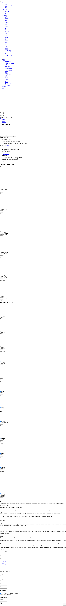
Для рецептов (6, 19)
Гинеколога (6, 18)
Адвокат (6, 4)
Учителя (6, 45)
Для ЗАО (6, 53)
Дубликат (6, 57)
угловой (6, 84)
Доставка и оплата (4, 122)
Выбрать (1, 192)
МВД (5, 36)
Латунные (6, 35)
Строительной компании (8, 43)
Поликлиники (6, 12)
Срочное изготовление (3, 118)
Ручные (6, 42)
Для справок (6, 20)
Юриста (6, 8)
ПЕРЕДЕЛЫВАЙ (7, 73)
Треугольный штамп (7, 136)
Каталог (3, 2)
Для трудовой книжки (7, 67)
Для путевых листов (7, 66)
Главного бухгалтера (7, 52)
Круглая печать (2, 136)
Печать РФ (6, 39)
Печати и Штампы (5, 27)
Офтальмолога (6, 22)
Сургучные (6, 44)
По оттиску (4, 56)
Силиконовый (6, 82)
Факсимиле (4, 59)
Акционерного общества (8, 50)
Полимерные (6, 40)
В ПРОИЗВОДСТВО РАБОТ (8, 61)
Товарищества (6, 54)
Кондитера (6, 6)
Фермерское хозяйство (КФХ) (8, 55)
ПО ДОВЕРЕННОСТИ (8, 74)
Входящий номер (7, 62)
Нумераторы (6, 71)
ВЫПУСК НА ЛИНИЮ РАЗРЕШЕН (9, 63)
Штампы (4, 60)
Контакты (3, 88)
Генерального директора (8, 51)
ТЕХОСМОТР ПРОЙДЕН (8, 83)
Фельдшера (6, 26)
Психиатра (6, 23)
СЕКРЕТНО (6, 81)
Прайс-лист (3, 121)
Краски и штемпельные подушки (9, 14)
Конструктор (3, 119)
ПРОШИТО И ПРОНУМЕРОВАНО (9, 78)
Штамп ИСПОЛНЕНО (8, 85)
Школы (5, 13)
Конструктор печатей (4, 86)
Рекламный (6, 79)
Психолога (6, 24)
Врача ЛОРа (6, 17)
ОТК (5, 38)
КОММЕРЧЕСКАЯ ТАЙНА (8, 68)
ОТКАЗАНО (6, 72)
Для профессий (5, 3)
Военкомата (6, 10)
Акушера (6, 16)
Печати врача (5, 15)
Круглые (6, 34)
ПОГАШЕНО (6, 75)
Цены (2, 87)
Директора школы (7, 31)
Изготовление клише (7, 32)
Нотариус (6, 7)
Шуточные (6, 46)
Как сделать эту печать (6, 145)
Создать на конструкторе (9, 118)
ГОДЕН (6, 64)
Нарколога (6, 21)
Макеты (3, 120)
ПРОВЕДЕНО (6, 77)
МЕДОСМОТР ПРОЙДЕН (8, 70)
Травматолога (6, 25)
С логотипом (6, 48)
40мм (5, 28)
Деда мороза (6, 30)
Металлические (7, 37)
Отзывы (3, 562)
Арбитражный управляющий (8, 5)
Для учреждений (5, 9)
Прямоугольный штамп (12, 136)
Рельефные (6, 41)
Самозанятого (6, 49)
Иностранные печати (7, 33)
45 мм (5, 29)
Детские (6, 65)
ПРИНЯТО (6, 76)
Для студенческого (7, 11)
